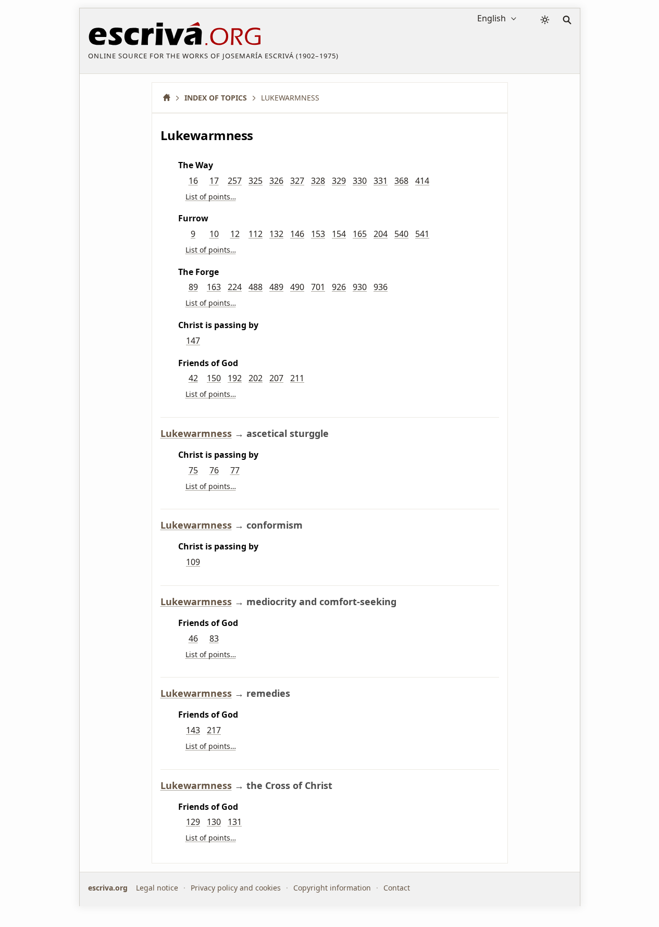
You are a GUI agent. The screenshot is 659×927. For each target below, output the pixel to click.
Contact (396, 888)
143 (193, 730)
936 (381, 287)
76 (214, 470)
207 (276, 378)
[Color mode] (545, 19)
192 (235, 378)
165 (360, 234)
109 (193, 562)
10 (214, 234)
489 (276, 287)
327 (297, 180)
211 (297, 378)
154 (339, 234)
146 (297, 234)
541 (422, 234)
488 (255, 287)
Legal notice (157, 888)
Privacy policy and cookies (236, 888)
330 (360, 180)
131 (235, 822)
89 (193, 287)
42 (193, 378)
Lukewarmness (196, 433)
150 (214, 378)
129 (193, 822)
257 (235, 180)
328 (318, 180)
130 (214, 822)
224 (235, 287)
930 (360, 287)
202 (255, 378)
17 (214, 180)
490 (297, 287)
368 (401, 180)
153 (318, 234)
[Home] (170, 98)
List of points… (210, 197)
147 (193, 340)
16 (193, 180)
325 (255, 180)
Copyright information (332, 888)
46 (193, 638)
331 (381, 180)
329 (339, 180)
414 (422, 180)
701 (318, 287)
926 (339, 287)
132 (276, 234)
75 (193, 470)
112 (255, 234)
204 (381, 234)
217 (214, 730)
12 (235, 234)
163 (214, 287)
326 (276, 180)
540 (401, 234)
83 (214, 638)
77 (235, 470)
